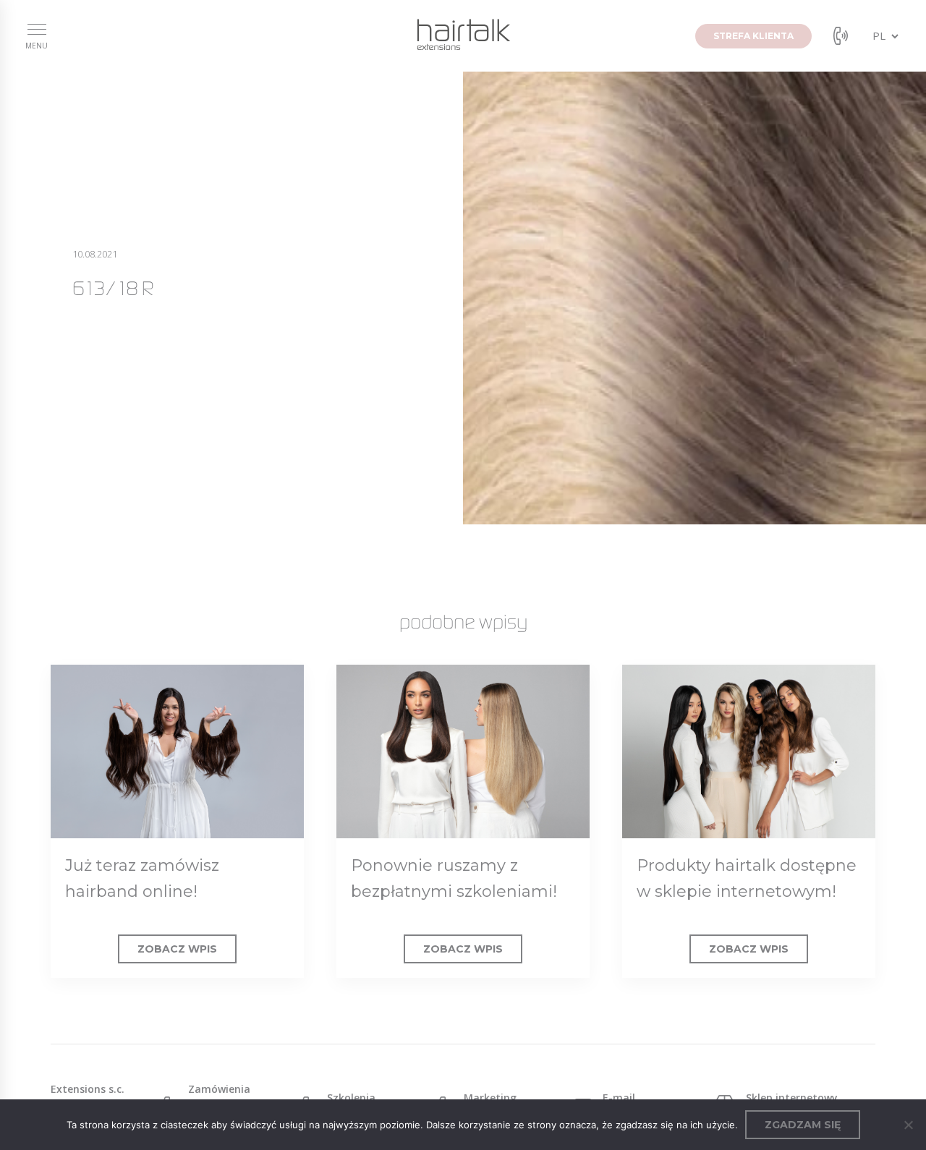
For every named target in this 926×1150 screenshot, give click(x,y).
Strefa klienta (753, 35)
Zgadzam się (803, 1124)
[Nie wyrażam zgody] (908, 1124)
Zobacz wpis (177, 948)
